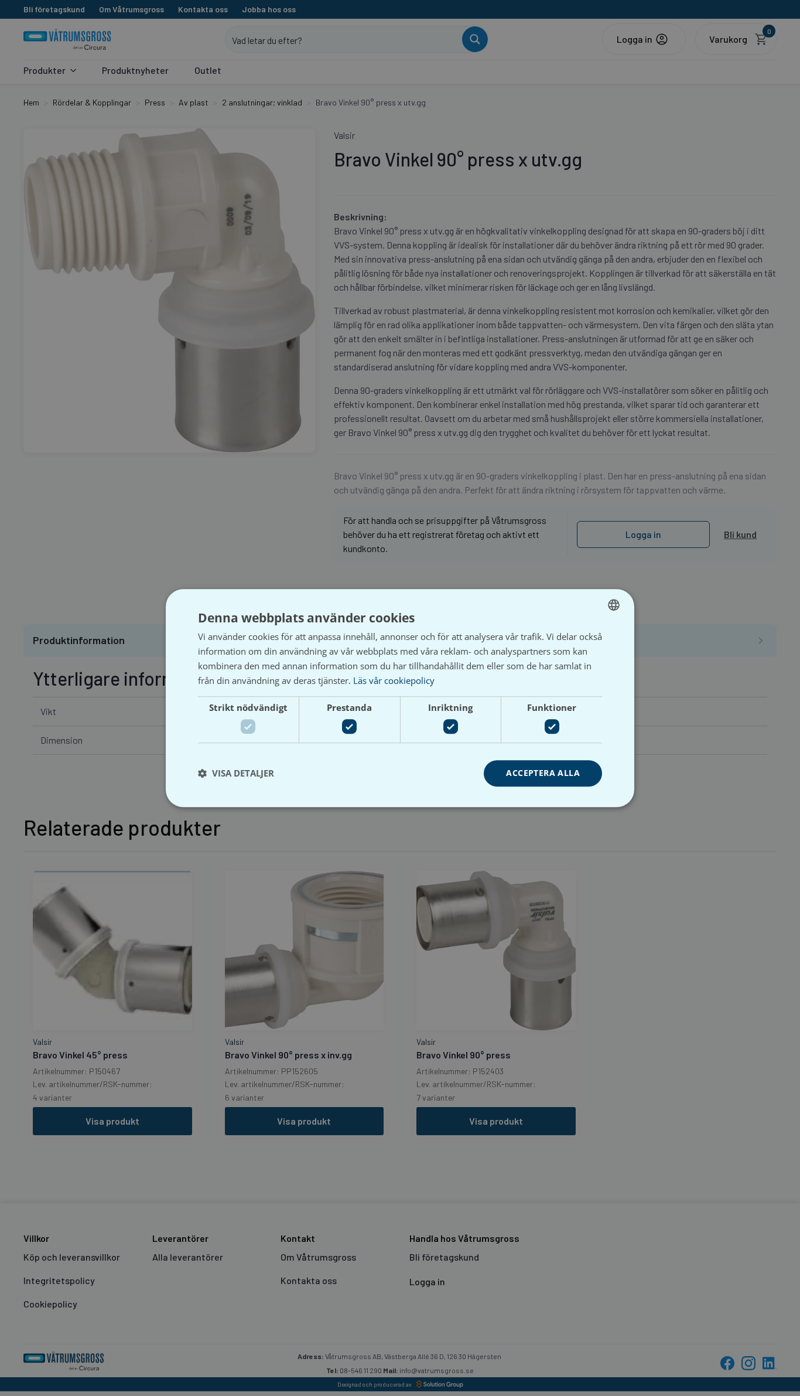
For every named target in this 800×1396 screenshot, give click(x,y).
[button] (236, 773)
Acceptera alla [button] (543, 772)
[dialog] (400, 698)
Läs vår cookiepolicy (394, 680)
